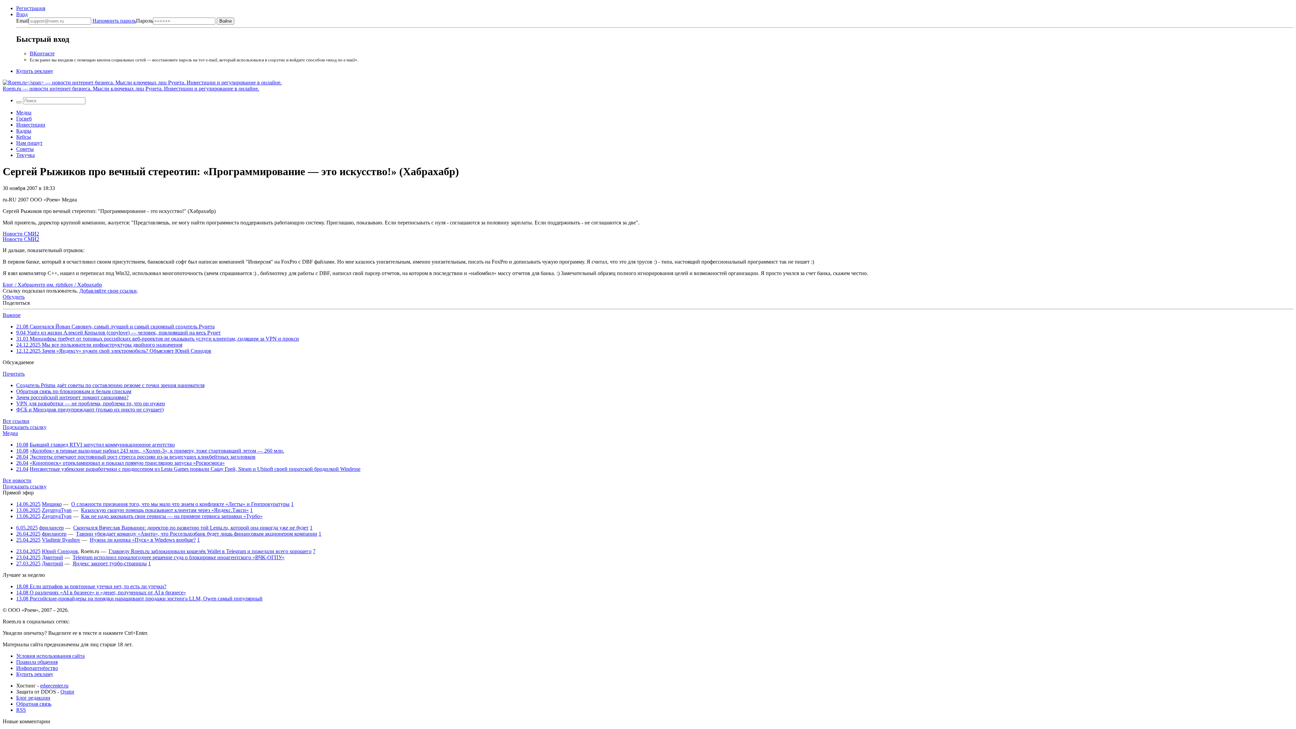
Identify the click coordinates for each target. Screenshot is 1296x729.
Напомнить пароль (114, 21)
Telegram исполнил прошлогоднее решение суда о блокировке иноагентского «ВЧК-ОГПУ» (179, 557)
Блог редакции (33, 698)
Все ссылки (16, 421)
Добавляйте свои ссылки (108, 291)
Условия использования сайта (50, 656)
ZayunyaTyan (57, 510)
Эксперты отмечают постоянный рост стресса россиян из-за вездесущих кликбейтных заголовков (142, 457)
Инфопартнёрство (37, 668)
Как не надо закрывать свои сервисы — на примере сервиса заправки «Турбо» (172, 516)
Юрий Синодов (60, 551)
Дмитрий (52, 557)
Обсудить (14, 297)
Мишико (52, 504)
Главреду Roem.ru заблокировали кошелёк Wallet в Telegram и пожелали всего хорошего (210, 551)
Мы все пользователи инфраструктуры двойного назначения (99, 345)
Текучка (25, 155)
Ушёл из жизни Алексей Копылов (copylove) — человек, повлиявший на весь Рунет (118, 332)
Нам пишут (29, 143)
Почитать (14, 374)
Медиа (23, 112)
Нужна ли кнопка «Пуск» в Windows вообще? (143, 540)
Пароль (122, 21)
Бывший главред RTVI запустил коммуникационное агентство (102, 445)
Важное (12, 315)
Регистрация (30, 8)
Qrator (67, 692)
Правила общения (37, 662)
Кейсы (23, 137)
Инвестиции (30, 125)
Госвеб (24, 119)
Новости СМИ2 (21, 234)
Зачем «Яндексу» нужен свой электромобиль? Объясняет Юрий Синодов (113, 351)
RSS (21, 710)
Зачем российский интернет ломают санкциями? (72, 397)
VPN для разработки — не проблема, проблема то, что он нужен (90, 403)
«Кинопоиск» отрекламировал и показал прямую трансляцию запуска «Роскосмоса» (127, 463)
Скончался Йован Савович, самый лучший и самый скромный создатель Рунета (115, 326)
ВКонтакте (42, 53)
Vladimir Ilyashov (61, 540)
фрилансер (51, 528)
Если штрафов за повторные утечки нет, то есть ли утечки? (91, 586)
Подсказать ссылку (25, 427)
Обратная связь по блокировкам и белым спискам (73, 391)
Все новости (17, 480)
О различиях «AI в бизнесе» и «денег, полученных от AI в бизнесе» (101, 592)
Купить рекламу (34, 71)
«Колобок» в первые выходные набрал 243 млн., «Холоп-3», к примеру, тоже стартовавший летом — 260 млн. (157, 451)
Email (22, 21)
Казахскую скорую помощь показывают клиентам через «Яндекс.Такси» (165, 510)
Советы (25, 149)
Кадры (23, 131)
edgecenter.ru (54, 685)
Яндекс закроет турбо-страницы (110, 563)
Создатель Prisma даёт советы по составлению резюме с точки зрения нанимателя (110, 385)
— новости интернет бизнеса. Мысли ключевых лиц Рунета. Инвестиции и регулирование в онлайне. (131, 88)
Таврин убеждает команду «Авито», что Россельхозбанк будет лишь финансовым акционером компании (196, 534)
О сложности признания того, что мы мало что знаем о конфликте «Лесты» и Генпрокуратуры (180, 504)
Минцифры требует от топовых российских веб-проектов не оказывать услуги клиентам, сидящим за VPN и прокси (157, 339)
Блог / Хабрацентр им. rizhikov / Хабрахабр (52, 285)
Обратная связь (33, 704)
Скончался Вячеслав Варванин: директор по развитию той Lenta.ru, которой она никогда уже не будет (190, 528)
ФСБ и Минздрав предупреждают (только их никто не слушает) (90, 409)
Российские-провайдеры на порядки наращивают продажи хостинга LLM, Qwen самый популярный (139, 598)
